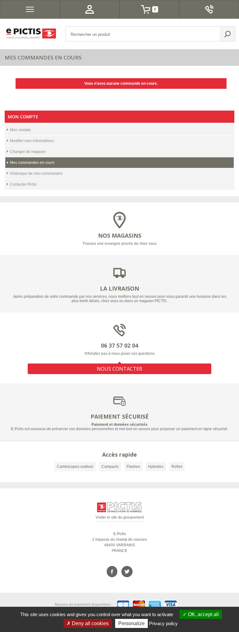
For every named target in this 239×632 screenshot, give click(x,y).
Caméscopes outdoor (75, 466)
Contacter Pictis (23, 184)
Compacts (110, 466)
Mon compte (20, 130)
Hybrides (155, 466)
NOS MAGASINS (119, 235)
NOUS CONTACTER (119, 368)
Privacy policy (163, 623)
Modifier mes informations (32, 141)
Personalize (131, 623)
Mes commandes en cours (32, 162)
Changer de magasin (28, 152)
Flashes (133, 466)
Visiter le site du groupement (120, 518)
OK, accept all (203, 614)
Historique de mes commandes (36, 173)
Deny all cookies (90, 623)
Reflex (176, 466)
